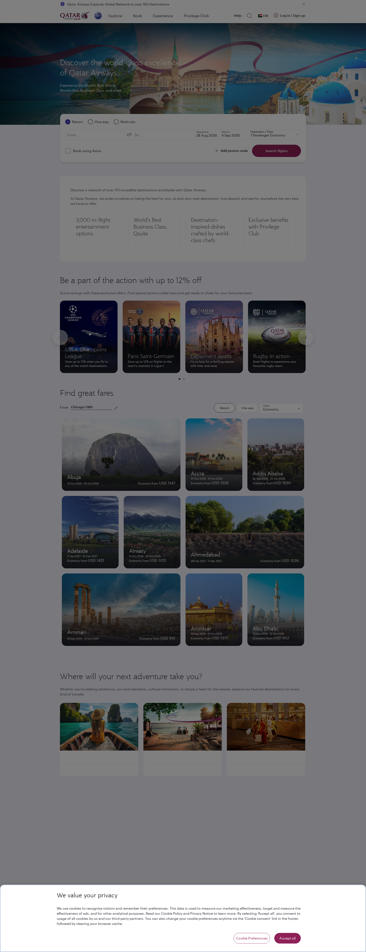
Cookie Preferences (252, 938)
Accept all (287, 938)
